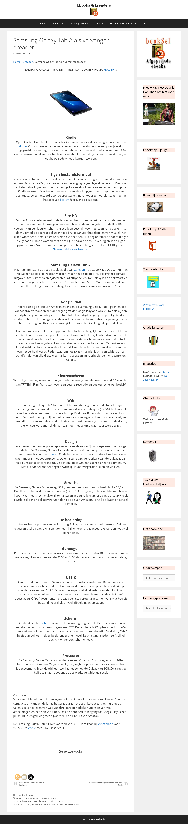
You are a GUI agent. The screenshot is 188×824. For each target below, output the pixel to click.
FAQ (146, 23)
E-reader (28, 62)
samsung (45, 798)
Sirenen (166, 372)
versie (32, 728)
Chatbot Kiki (58, 23)
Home (43, 23)
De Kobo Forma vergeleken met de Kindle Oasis (39, 801)
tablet (53, 798)
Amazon (20, 798)
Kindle (22, 146)
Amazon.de (105, 724)
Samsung (80, 269)
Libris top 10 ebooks (80, 23)
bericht (64, 199)
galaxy (36, 798)
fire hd (29, 798)
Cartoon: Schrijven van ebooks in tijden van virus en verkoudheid (48, 804)
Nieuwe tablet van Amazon (70, 249)
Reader (29, 794)
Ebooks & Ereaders (94, 5)
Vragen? (100, 23)
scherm (53, 454)
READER (108, 69)
